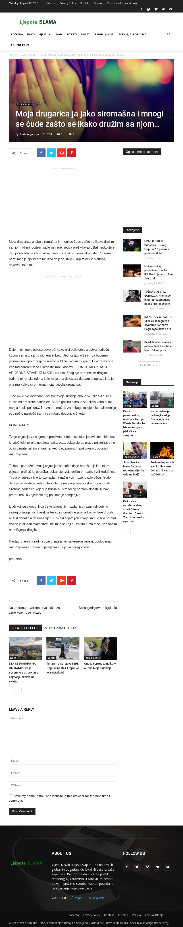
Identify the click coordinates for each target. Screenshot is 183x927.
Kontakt (84, 3)
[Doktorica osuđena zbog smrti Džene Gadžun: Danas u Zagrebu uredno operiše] (135, 489)
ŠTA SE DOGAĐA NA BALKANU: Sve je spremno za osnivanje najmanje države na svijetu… (23, 672)
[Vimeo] (156, 9)
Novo (31, 34)
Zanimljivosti (104, 34)
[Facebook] (141, 9)
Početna (50, 3)
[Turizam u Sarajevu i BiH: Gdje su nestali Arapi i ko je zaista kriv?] (62, 648)
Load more (147, 365)
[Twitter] (148, 9)
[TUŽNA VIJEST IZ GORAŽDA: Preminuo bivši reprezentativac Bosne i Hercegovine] (132, 296)
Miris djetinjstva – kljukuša (98, 608)
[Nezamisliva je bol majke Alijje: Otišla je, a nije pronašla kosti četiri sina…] (162, 399)
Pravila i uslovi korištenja (122, 3)
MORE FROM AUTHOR (60, 628)
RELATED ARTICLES (26, 628)
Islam (58, 34)
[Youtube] (170, 9)
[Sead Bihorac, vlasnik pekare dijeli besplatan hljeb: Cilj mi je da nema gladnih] (132, 346)
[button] (168, 34)
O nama (98, 3)
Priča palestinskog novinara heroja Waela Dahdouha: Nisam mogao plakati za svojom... (134, 423)
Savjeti (86, 34)
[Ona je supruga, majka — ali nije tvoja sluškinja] (100, 648)
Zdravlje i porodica (132, 34)
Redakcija (26, 134)
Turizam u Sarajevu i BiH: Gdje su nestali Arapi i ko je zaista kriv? (62, 668)
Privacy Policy (68, 3)
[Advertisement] (62, 202)
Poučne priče (20, 45)
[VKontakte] (163, 9)
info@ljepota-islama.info (86, 897)
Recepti (72, 34)
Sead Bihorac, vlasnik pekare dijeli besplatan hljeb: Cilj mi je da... (158, 346)
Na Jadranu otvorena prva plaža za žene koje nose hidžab (34, 610)
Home (13, 55)
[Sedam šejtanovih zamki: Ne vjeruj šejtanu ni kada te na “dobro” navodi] (162, 450)
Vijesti (43, 34)
